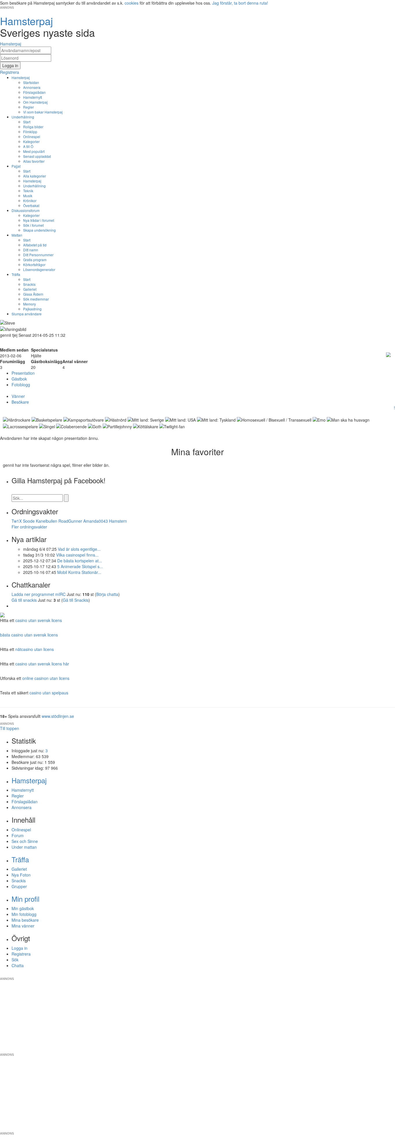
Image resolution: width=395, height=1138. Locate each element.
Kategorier (31, 141)
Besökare (20, 402)
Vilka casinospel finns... (77, 555)
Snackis (29, 284)
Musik (27, 195)
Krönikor (29, 200)
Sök (15, 960)
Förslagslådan (34, 92)
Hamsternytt (32, 97)
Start (26, 121)
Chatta (18, 965)
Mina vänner (23, 926)
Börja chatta (107, 594)
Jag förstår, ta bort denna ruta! (240, 3)
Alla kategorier (34, 175)
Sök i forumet (33, 225)
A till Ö (28, 146)
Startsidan (31, 82)
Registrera (21, 954)
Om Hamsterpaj (35, 102)
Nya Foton (21, 875)
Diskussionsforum (26, 210)
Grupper (19, 886)
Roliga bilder (33, 126)
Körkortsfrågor (34, 264)
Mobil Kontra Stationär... (79, 572)
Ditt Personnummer (38, 254)
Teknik (28, 190)
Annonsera (31, 87)
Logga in (19, 948)
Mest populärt (34, 151)
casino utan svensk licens (38, 620)
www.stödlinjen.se (58, 716)
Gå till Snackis (75, 600)
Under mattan (24, 847)
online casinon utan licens (45, 678)
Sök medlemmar (36, 299)
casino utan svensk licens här (42, 664)
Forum (18, 835)
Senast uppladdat (37, 156)
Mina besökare (25, 920)
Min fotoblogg (24, 914)
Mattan (17, 235)
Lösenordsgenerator (39, 269)
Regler (28, 107)
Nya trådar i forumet (38, 220)
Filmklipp (30, 131)
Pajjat (16, 166)
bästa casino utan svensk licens (29, 635)
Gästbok (19, 379)
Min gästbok (23, 908)
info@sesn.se (249, 974)
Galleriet (29, 289)
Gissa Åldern (33, 294)
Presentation (23, 373)
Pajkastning (32, 308)
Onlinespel (31, 136)
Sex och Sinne (25, 841)
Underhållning (23, 116)
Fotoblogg (21, 384)
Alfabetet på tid (35, 244)
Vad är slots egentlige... (79, 549)
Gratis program (35, 259)
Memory (29, 303)
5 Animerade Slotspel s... (80, 566)
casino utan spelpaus (48, 693)
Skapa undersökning (39, 230)
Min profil (25, 899)
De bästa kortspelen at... (79, 560)
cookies (132, 3)
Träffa (16, 274)
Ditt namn (30, 249)
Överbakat (31, 205)
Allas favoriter (34, 161)
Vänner (18, 396)
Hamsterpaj (21, 77)
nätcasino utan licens (34, 649)
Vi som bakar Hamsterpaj (43, 111)
